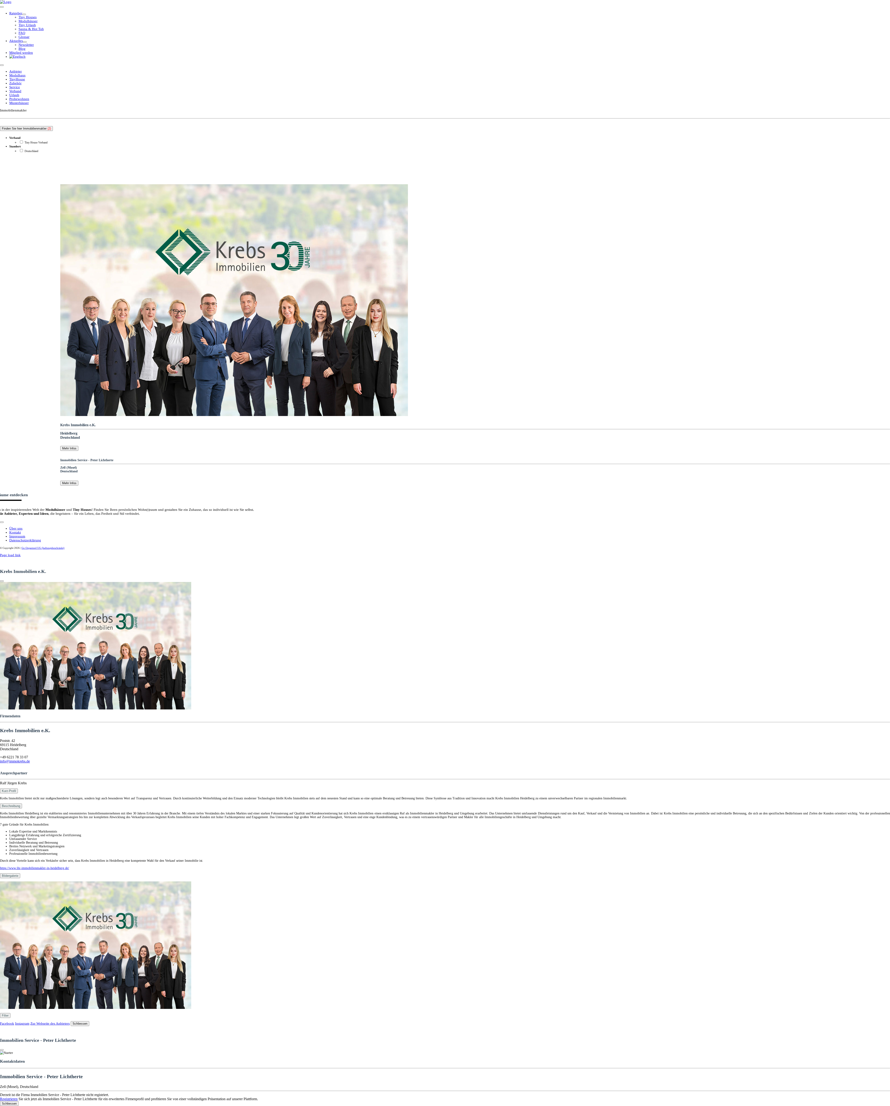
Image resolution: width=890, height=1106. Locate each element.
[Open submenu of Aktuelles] (25, 42)
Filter (5, 1015)
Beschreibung (11, 806)
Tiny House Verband (36, 142)
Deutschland (31, 151)
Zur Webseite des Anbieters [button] (50, 1023)
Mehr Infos (69, 448)
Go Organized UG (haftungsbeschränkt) (43, 548)
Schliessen (80, 1023)
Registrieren (9, 1099)
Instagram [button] (22, 1023)
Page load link (10, 555)
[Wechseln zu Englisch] (17, 56)
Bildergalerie (10, 875)
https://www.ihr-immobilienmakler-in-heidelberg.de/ (34, 868)
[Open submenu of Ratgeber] (24, 14)
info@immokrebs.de (15, 761)
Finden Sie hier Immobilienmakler (26, 128)
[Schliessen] (2, 581)
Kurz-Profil (9, 791)
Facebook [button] (7, 1023)
